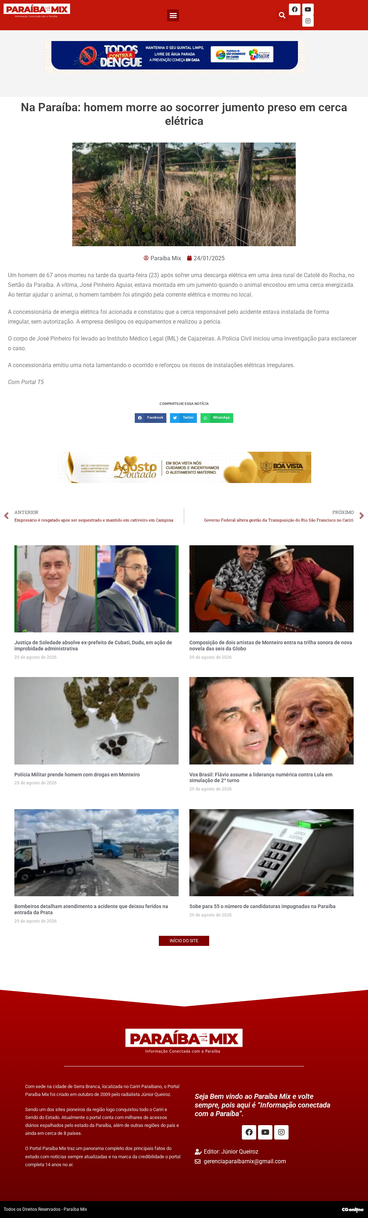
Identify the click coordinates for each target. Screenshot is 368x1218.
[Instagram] (308, 21)
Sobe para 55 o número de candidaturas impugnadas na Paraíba (262, 906)
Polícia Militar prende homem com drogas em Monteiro (77, 774)
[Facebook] (294, 9)
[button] (173, 15)
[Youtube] (308, 9)
